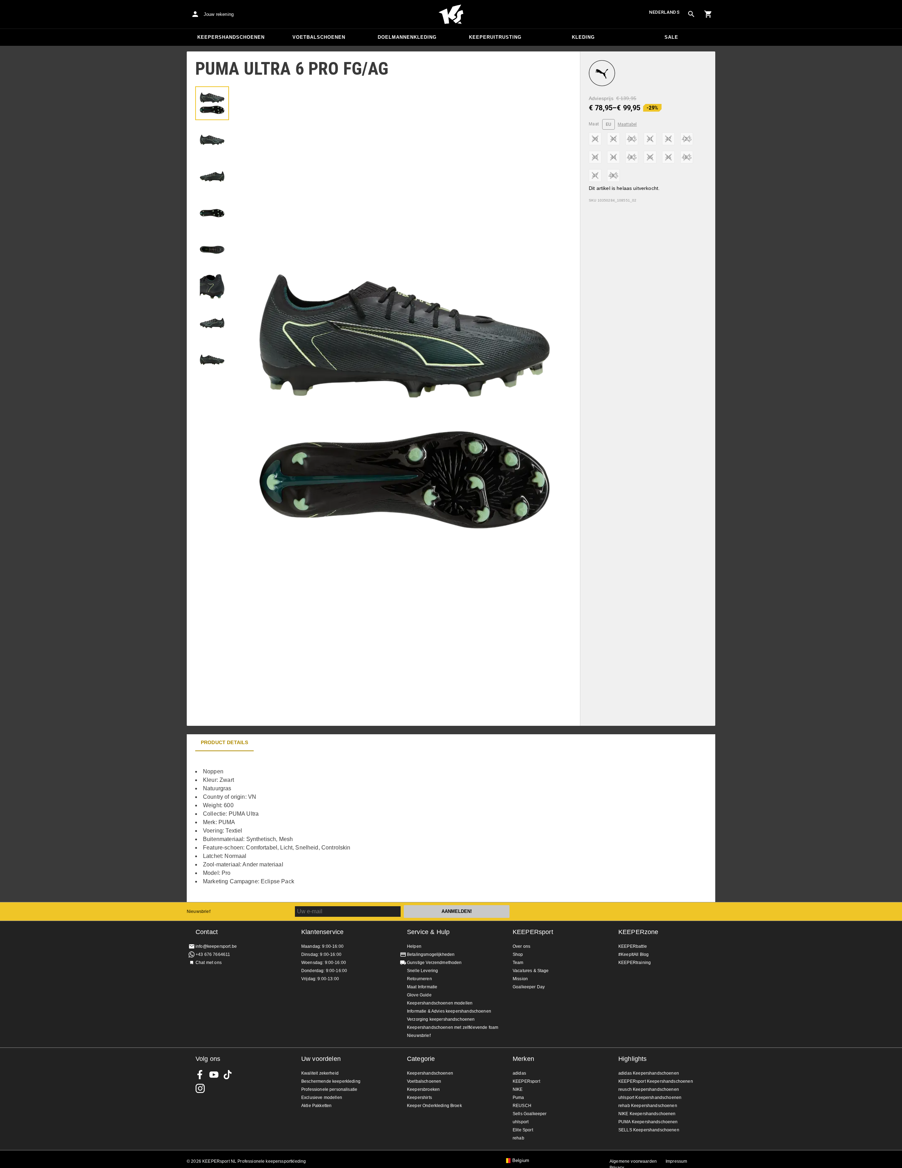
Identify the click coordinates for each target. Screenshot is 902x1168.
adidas (519, 1073)
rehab (518, 1138)
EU (609, 124)
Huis (451, 14)
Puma (518, 1097)
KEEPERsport (533, 931)
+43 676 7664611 (213, 954)
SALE (671, 37)
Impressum (676, 1161)
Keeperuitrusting (495, 37)
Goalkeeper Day (529, 986)
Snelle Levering (422, 970)
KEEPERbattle (632, 946)
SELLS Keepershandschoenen (648, 1129)
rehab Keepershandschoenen (647, 1105)
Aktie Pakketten (316, 1105)
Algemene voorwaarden (633, 1161)
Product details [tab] (224, 742)
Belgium (520, 1160)
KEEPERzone (638, 931)
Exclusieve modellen (321, 1097)
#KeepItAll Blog (633, 954)
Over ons (521, 946)
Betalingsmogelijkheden (431, 954)
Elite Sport (523, 1129)
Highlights (632, 1058)
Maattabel (627, 124)
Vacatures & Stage (531, 970)
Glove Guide (419, 995)
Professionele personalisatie (329, 1089)
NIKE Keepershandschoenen (647, 1113)
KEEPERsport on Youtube (213, 1074)
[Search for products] (691, 14)
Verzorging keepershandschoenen (441, 1019)
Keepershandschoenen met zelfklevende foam (452, 1027)
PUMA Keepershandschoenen (648, 1121)
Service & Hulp (428, 931)
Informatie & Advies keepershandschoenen (449, 1011)
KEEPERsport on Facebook (200, 1074)
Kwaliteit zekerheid (320, 1073)
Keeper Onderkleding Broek (434, 1105)
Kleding (583, 37)
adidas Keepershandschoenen (648, 1073)
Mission (520, 978)
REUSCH (522, 1105)
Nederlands (664, 12)
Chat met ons (209, 962)
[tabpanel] (310, 826)
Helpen (414, 946)
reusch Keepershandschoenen (648, 1089)
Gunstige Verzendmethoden (434, 962)
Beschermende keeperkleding (330, 1081)
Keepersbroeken (423, 1089)
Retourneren (419, 978)
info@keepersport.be (216, 946)
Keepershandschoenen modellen (439, 1003)
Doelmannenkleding (407, 37)
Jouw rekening (219, 14)
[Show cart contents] (708, 14)
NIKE (518, 1089)
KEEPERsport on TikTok (227, 1074)
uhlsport (521, 1121)
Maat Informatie (422, 986)
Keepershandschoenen (231, 37)
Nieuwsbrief (198, 911)
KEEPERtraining (634, 962)
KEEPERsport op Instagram (200, 1088)
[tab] (212, 103)
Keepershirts (419, 1097)
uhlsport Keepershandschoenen (649, 1097)
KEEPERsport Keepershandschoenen (655, 1081)
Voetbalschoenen (318, 37)
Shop (518, 954)
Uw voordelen (321, 1058)
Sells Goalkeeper (529, 1113)
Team (518, 962)
